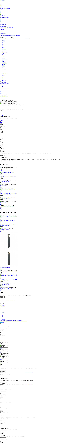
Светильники (3, 99)
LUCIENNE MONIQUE (4, 63)
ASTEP (2, 42)
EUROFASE (3, 52)
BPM (2, 45)
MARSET (3, 65)
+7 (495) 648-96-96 (2, 305)
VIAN (2, 78)
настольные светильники (3, 26)
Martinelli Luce (3, 66)
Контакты (3, 87)
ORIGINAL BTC (3, 69)
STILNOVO (3, 75)
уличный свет (1, 31)
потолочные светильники (3, 22)
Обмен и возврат (3, 319)
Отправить (2, 423)
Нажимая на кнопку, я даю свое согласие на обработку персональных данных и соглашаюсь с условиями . (16, 441)
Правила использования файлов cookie (12, 320)
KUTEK (2, 60)
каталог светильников (2, 0)
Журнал (2, 86)
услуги (1, 5)
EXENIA (3, 53)
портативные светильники (10, 27)
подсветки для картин (13, 25)
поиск (4, 89)
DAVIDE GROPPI (4, 49)
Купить (1, 170)
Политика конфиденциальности (4, 320)
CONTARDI (3, 47)
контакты (1, 6)
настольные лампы (4, 27)
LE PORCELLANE (4, 61)
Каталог (2, 85)
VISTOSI (3, 79)
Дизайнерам (3, 312)
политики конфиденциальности (28, 441)
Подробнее (1, 120)
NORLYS (1, 122)
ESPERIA (3, 51)
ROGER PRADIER (4, 73)
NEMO (2, 67)
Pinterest (2, 316)
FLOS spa (3, 55)
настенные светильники (3, 24)
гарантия (3, 115)
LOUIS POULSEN (4, 62)
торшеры (3, 29)
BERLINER (3, 44)
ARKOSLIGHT (3, 40)
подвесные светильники (5, 35)
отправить (2, 330)
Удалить (1, 348)
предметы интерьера (2, 1)
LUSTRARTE (3, 64)
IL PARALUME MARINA (5, 59)
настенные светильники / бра (5, 25)
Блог (2, 315)
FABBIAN (3, 54)
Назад (1, 9)
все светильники (3, 33)
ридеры (10, 25)
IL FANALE (3, 58)
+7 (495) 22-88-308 (2, 306)
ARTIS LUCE (3, 41)
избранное (1, 89)
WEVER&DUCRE (4, 80)
